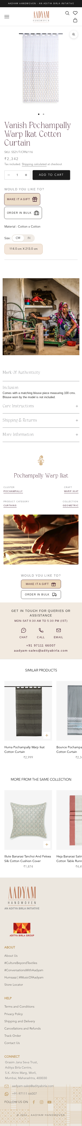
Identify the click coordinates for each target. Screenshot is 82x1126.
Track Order (12, 1035)
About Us (10, 955)
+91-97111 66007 (24, 1093)
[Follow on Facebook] (33, 1102)
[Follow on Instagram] (41, 1102)
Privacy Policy (13, 1014)
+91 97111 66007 (41, 645)
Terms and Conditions (19, 1006)
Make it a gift (18, 199)
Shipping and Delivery (19, 1021)
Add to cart (51, 175)
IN (29, 238)
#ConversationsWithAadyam (23, 970)
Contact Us (12, 1043)
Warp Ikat (71, 491)
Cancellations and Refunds (22, 1028)
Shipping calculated (34, 164)
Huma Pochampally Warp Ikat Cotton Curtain (24, 749)
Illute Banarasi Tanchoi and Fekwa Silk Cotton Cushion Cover (27, 858)
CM (18, 238)
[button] (41, 406)
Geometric (71, 505)
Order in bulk (19, 212)
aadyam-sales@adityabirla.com (41, 650)
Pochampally (13, 491)
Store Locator (13, 984)
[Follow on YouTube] (49, 1102)
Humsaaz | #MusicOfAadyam (24, 977)
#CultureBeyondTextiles (20, 963)
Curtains (10, 505)
